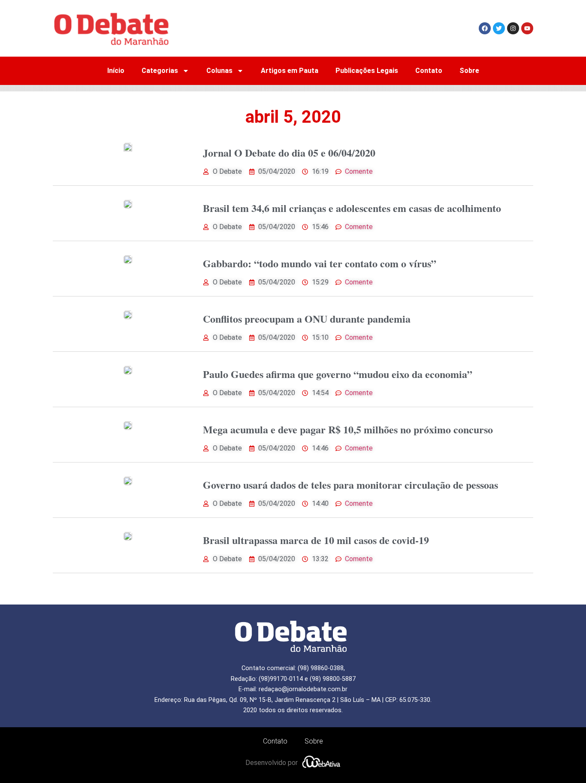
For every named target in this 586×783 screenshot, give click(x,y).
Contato (428, 71)
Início (115, 71)
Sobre (469, 71)
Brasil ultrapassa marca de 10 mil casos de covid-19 (316, 539)
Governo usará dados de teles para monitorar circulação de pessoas (350, 484)
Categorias (160, 71)
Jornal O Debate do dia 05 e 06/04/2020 (289, 152)
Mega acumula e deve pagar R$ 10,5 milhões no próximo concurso (348, 429)
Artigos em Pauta (289, 71)
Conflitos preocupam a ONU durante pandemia (307, 318)
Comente (359, 171)
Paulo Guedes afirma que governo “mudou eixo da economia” (337, 373)
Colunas (219, 71)
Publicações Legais (366, 71)
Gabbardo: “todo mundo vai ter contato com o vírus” (319, 263)
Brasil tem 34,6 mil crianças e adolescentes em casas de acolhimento (352, 207)
